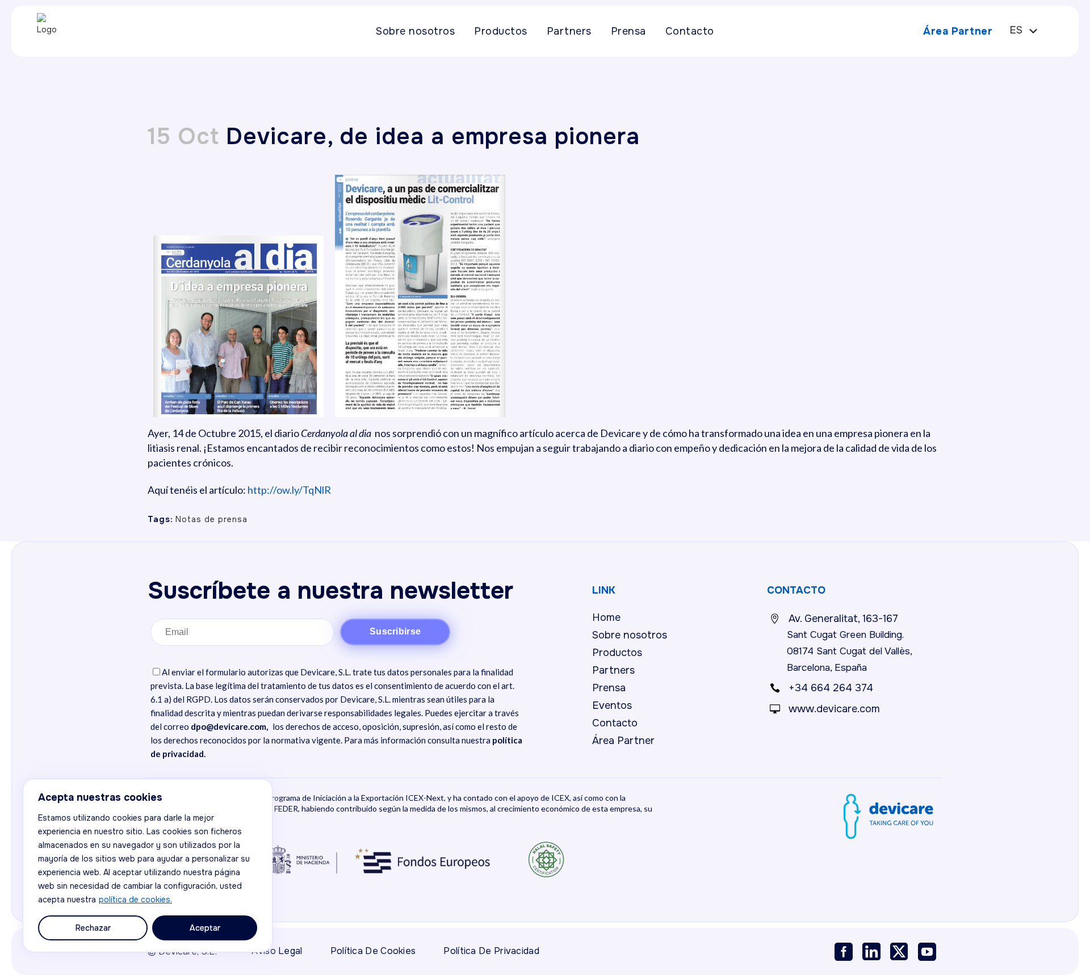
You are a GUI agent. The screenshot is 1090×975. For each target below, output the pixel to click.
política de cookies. (135, 899)
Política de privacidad (491, 951)
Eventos (612, 705)
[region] (147, 865)
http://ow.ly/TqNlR (289, 490)
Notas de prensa (211, 519)
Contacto (615, 723)
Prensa (609, 688)
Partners (613, 670)
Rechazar (93, 928)
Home (606, 617)
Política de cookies (373, 951)
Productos (617, 652)
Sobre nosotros (629, 635)
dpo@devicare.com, (229, 726)
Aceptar (205, 928)
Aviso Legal (276, 951)
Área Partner (957, 31)
